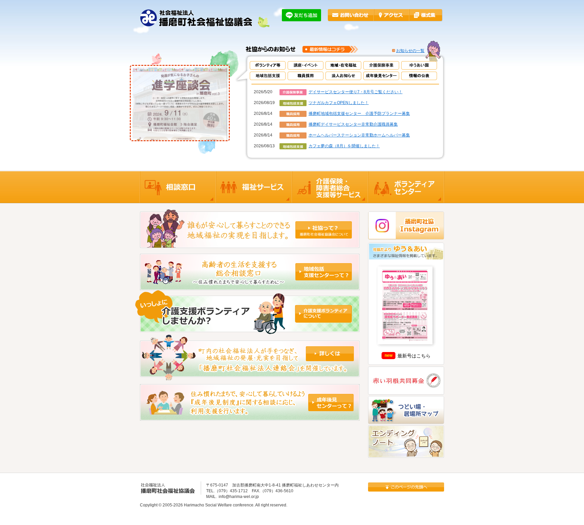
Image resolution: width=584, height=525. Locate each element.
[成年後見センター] (250, 417)
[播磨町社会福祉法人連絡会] (250, 377)
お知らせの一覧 (410, 51)
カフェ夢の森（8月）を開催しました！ (344, 146)
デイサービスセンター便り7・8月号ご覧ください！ (356, 92)
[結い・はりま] (250, 330)
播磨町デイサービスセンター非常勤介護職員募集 (353, 124)
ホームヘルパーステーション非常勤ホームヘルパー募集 (359, 135)
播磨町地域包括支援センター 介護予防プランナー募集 (359, 113)
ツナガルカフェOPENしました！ (339, 102)
